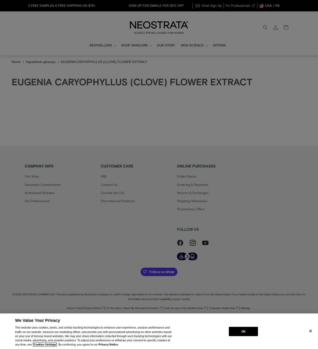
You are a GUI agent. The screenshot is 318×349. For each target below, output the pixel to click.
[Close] (310, 331)
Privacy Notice (108, 344)
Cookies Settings (45, 344)
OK (243, 331)
